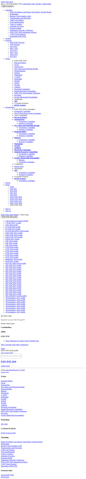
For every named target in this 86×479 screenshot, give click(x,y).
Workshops (18, 75)
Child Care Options (17, 20)
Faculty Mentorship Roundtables (25, 97)
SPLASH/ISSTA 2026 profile (16, 296)
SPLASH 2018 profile (13, 280)
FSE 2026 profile (11, 245)
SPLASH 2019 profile (13, 282)
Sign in (7, 209)
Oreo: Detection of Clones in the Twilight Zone (22, 341)
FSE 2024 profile (11, 241)
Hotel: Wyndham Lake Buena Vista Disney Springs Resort (30, 12)
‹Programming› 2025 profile (15, 312)
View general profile (7, 353)
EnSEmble (18, 79)
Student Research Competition (25, 91)
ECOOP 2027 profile (12, 229)
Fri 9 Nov (13, 57)
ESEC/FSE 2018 (7, 215)
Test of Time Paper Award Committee (27, 113)
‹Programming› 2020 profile (15, 304)
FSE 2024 (13, 195)
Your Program (15, 44)
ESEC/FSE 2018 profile (9, 217)
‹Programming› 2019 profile (15, 302)
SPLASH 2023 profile (13, 290)
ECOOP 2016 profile (12, 227)
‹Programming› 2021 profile (15, 306)
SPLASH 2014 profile (13, 271)
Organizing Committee (22, 111)
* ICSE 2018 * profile (13, 223)
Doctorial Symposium (22, 89)
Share (3, 348)
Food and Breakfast (17, 22)
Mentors (22, 160)
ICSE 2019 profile (11, 249)
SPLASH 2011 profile (13, 265)
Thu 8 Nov (14, 55)
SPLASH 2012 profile (13, 267)
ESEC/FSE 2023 (16, 197)
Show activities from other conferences (14, 345)
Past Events (5, 477)
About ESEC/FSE (7, 475)
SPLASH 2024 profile (13, 292)
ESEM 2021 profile (12, 239)
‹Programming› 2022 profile (15, 308)
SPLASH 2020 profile (13, 284)
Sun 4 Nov (14, 46)
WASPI (17, 81)
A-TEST (17, 77)
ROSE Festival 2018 (8, 433)
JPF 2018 (4, 424)
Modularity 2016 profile (13, 259)
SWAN (16, 83)
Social (16, 65)
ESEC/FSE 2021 (16, 201)
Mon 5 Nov (14, 49)
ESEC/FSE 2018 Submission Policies (23, 32)
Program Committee (26, 123)
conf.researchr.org (11, 370)
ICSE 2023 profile (11, 257)
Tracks (7, 59)
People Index (19, 166)
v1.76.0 (21, 370)
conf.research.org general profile (16, 221)
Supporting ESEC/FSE (18, 36)
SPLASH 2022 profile (13, 288)
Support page (5, 372)
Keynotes (17, 95)
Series (12, 187)
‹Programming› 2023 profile (15, 310)
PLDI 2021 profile (11, 261)
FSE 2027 (13, 189)
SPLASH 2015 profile (13, 274)
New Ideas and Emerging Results (26, 69)
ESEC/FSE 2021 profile (14, 233)
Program (8, 40)
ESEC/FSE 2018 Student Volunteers (27, 93)
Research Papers (20, 63)
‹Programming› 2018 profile (15, 300)
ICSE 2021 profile (11, 253)
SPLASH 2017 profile (13, 278)
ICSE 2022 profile (11, 255)
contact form (5, 366)
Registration (14, 14)
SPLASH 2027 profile (13, 294)
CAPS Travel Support (17, 34)
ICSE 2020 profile (11, 251)
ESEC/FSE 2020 (16, 203)
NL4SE (17, 85)
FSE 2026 (13, 191)
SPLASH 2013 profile (13, 269)
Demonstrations (19, 71)
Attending (8, 10)
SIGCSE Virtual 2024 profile (15, 263)
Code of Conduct (16, 24)
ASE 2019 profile (11, 225)
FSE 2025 (13, 193)
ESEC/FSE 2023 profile (14, 237)
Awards (8, 38)
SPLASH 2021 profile (13, 286)
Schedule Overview (17, 26)
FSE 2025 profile (11, 243)
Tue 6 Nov (13, 51)
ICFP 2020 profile (11, 247)
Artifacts (17, 87)
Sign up (8, 211)
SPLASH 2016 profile (13, 276)
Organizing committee (26, 162)
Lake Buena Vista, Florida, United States (36, 4)
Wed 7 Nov (14, 53)
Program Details (15, 28)
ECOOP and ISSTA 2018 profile (17, 231)
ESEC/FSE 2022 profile (14, 235)
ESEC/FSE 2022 (16, 199)
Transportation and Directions (20, 18)
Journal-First (18, 67)
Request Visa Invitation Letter (20, 16)
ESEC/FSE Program (17, 42)
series (16, 215)
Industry (17, 73)
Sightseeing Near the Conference (21, 30)
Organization (10, 107)
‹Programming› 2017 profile (15, 298)
